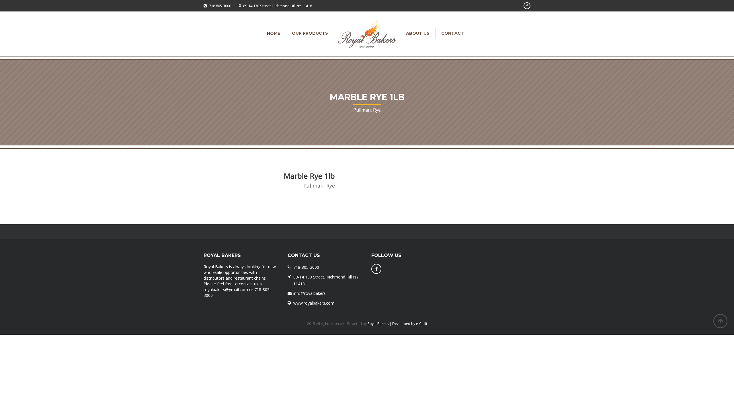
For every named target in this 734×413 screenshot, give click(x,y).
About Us (418, 33)
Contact (452, 33)
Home (273, 33)
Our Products (310, 33)
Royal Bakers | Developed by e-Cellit (397, 323)
